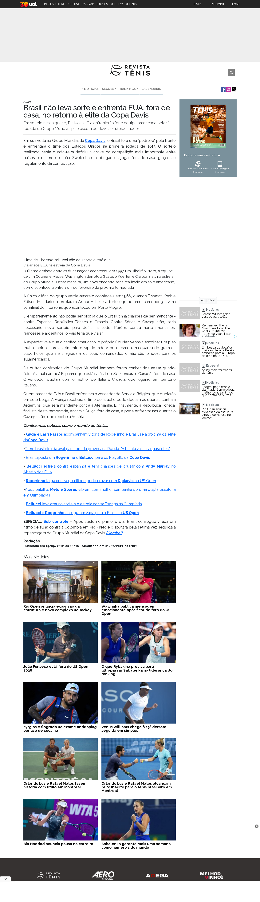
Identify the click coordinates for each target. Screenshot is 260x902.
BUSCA (197, 4)
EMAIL (236, 4)
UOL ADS (131, 4)
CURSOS (102, 4)
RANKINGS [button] (128, 89)
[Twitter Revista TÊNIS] (234, 89)
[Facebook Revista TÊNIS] (223, 89)
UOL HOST (73, 4)
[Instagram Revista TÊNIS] (228, 89)
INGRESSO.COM (54, 4)
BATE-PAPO (217, 4)
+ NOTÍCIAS (90, 89)
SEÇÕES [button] (108, 89)
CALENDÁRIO (151, 89)
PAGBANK (88, 4)
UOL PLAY (117, 4)
